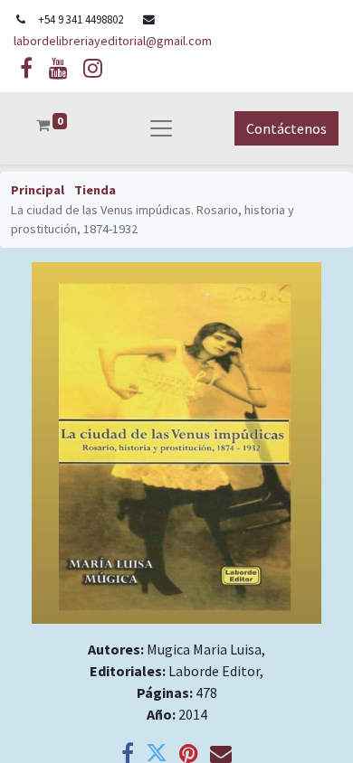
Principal (37, 190)
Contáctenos (286, 128)
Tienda (95, 190)
